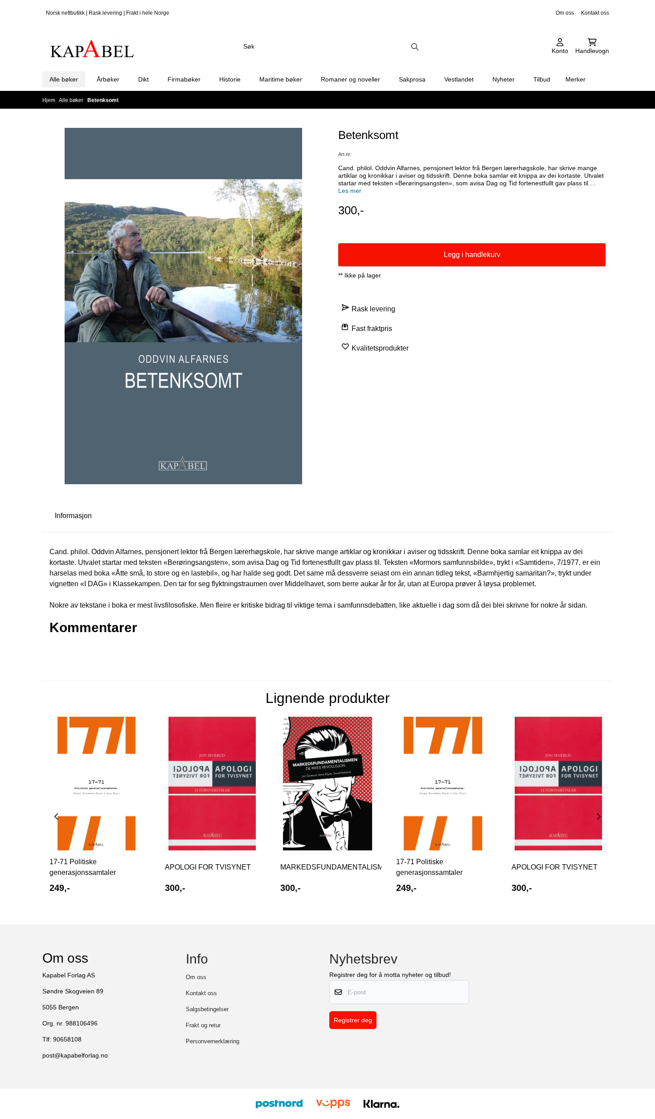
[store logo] (92, 47)
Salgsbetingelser (207, 1009)
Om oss (565, 13)
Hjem (49, 100)
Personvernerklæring (212, 1041)
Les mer (349, 191)
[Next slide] (598, 816)
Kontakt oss (595, 13)
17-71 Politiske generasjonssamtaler (82, 867)
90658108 (67, 1039)
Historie (230, 79)
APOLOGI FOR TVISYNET (208, 867)
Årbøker (108, 79)
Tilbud (541, 79)
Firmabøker (184, 79)
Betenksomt (103, 100)
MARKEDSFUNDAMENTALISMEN (327, 867)
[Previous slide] (56, 816)
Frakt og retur (203, 1025)
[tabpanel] (96, 813)
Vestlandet (459, 79)
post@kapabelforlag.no (75, 1055)
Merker (575, 79)
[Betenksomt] (183, 306)
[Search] (414, 46)
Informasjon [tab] (73, 515)
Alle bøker (63, 79)
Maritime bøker (280, 79)
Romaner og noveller (350, 79)
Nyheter (503, 79)
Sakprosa (412, 79)
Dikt (143, 79)
